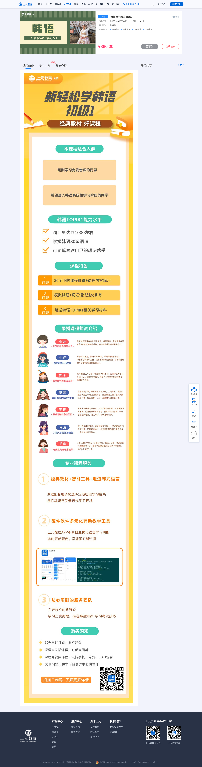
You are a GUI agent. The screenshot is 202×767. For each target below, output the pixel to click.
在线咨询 (170, 46)
